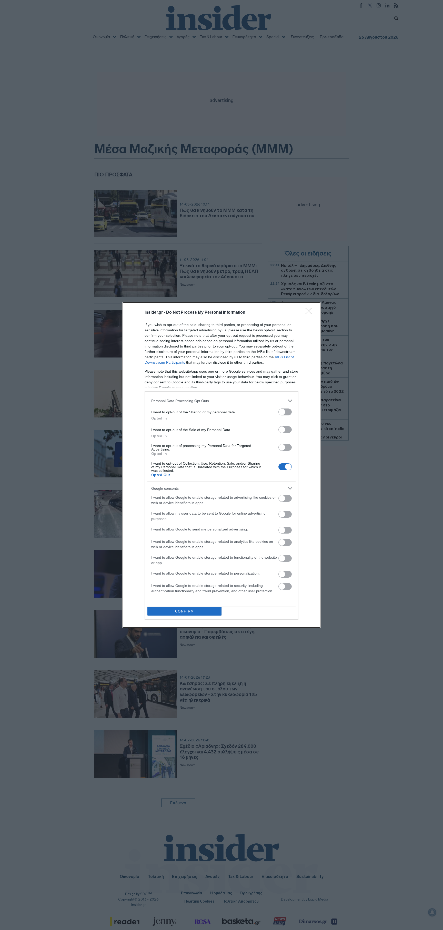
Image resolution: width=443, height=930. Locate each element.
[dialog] (221, 465)
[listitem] (221, 400)
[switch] (285, 411)
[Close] (310, 313)
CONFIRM (184, 611)
